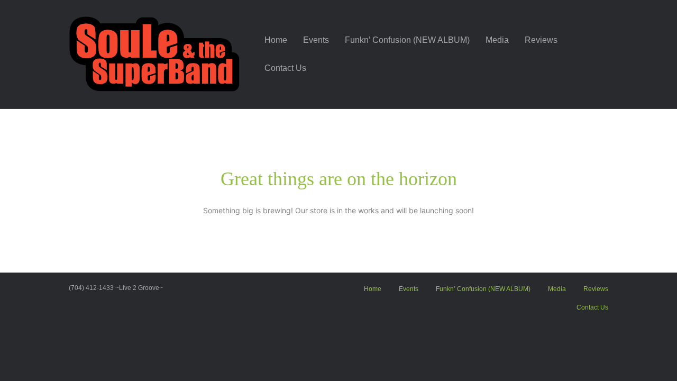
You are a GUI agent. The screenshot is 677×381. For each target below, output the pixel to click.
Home (275, 39)
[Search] (600, 54)
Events (316, 39)
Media (497, 39)
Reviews (541, 39)
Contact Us (285, 68)
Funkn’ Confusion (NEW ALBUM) (407, 39)
